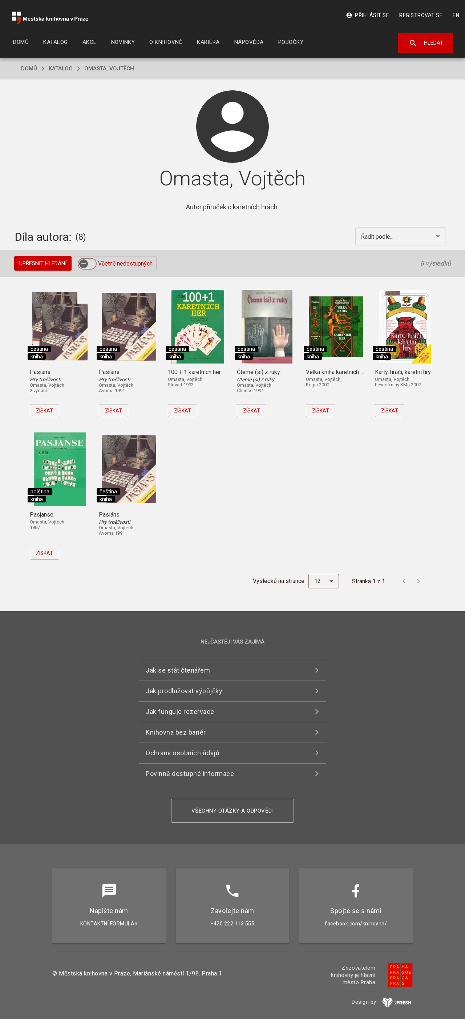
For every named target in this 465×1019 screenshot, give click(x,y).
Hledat (426, 43)
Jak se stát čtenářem (178, 670)
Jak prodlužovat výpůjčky (184, 691)
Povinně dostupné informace (190, 773)
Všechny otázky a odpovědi (232, 811)
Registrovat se (420, 15)
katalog (61, 68)
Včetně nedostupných (125, 263)
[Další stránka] (418, 581)
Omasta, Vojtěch (109, 68)
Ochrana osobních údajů (182, 753)
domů (29, 68)
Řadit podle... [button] (378, 236)
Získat (44, 411)
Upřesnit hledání (42, 263)
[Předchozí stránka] (404, 581)
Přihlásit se (367, 15)
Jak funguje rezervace (180, 711)
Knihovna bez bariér (176, 732)
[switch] (87, 264)
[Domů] (50, 18)
